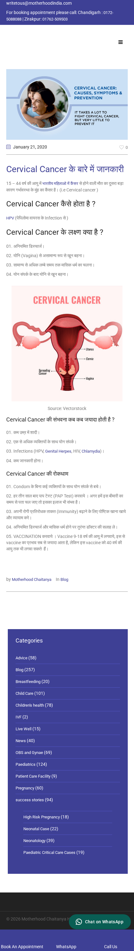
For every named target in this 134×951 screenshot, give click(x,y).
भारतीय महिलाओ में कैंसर (60, 183)
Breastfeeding (28, 681)
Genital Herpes (58, 451)
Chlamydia (91, 451)
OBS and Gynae (29, 752)
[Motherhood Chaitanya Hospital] (7, 32)
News (21, 740)
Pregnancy (25, 788)
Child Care (24, 693)
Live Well (23, 729)
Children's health (30, 705)
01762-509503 (55, 19)
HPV (10, 218)
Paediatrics (26, 764)
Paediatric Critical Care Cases (49, 852)
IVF (19, 717)
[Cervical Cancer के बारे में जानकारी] (67, 104)
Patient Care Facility (33, 776)
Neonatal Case (36, 828)
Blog (64, 579)
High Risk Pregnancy (41, 817)
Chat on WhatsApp (104, 921)
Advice (21, 658)
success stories (30, 800)
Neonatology (34, 840)
